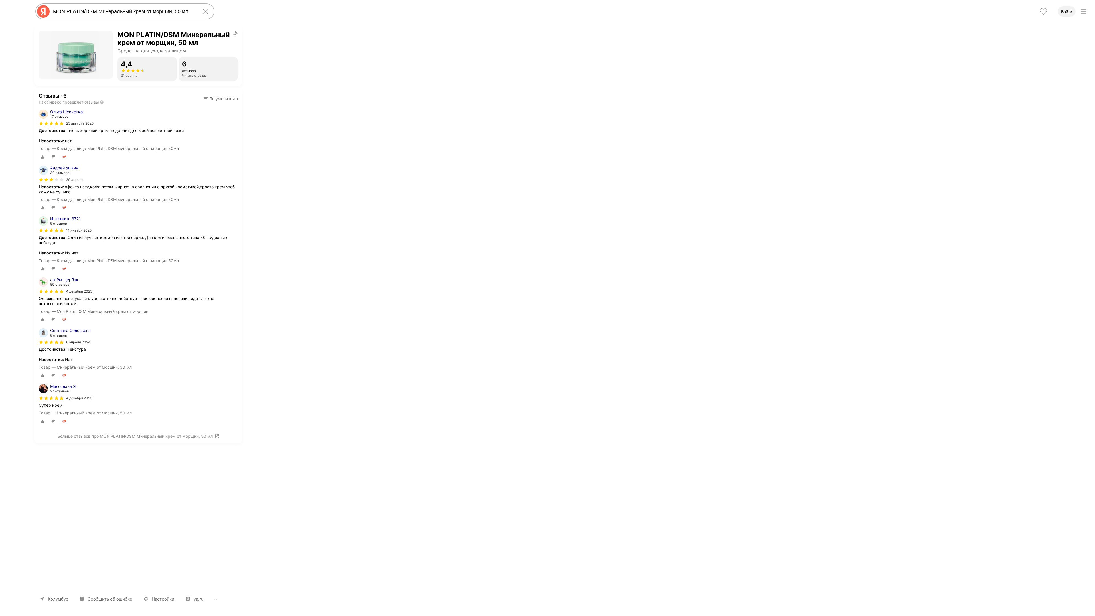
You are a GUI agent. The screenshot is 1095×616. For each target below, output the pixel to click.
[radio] (43, 157)
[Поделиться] (235, 33)
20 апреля (74, 179)
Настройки (163, 599)
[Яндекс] (43, 11)
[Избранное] (1043, 11)
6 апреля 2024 (78, 342)
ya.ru (199, 599)
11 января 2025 (79, 230)
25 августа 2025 (80, 123)
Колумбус (58, 599)
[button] (221, 98)
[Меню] (1083, 11)
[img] (51, 123)
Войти (1066, 11)
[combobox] (124, 11)
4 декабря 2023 (79, 291)
